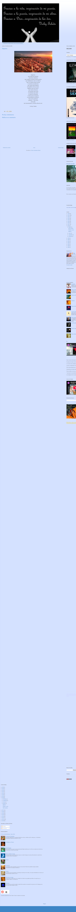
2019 (69, 238)
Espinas (7, 859)
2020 (69, 239)
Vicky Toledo (68, 207)
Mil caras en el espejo (9, 877)
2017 (69, 224)
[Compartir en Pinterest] (11, 111)
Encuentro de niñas (70, 163)
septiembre (71, 234)
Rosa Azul (7, 883)
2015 (69, 221)
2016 (69, 222)
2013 (69, 218)
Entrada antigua (61, 147)
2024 (69, 245)
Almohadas (73, 284)
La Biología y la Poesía (10, 842)
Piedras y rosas (71, 229)
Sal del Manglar (8, 848)
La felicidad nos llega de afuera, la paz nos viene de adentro (13, 43)
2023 (69, 244)
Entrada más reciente (6, 147)
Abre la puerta (70, 228)
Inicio (34, 147)
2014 (69, 219)
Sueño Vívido (73, 289)
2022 (69, 242)
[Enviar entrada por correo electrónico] (4, 111)
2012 (69, 216)
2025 (69, 247)
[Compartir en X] (9, 111)
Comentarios (4, 828)
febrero (70, 227)
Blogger (44, 903)
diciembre (70, 236)
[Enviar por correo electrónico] (6, 111)
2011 (69, 215)
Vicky (74, 253)
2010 (69, 213)
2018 (69, 225)
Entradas (4, 826)
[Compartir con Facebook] (10, 111)
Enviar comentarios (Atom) (35, 150)
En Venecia (8, 865)
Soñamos (73, 300)
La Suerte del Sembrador (10, 836)
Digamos (69, 231)
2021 (69, 241)
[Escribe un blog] (7, 111)
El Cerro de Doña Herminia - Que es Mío (8, 834)
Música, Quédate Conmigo (10, 853)
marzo (70, 233)
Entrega (7, 871)
